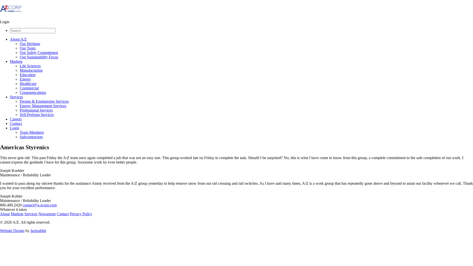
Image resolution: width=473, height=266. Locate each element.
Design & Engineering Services (44, 101)
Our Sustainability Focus (39, 57)
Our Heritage (30, 44)
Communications (33, 92)
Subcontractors (31, 137)
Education (27, 75)
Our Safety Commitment (39, 52)
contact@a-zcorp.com (40, 205)
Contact (16, 123)
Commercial (29, 88)
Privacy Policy (81, 214)
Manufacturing (31, 70)
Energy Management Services (43, 106)
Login (14, 128)
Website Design (12, 231)
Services (16, 97)
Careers (16, 119)
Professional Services (36, 110)
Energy (25, 79)
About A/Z (18, 39)
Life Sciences (30, 66)
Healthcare (28, 84)
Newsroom (47, 214)
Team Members (32, 132)
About (5, 214)
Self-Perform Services (37, 115)
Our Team (27, 48)
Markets (16, 61)
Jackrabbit (38, 231)
